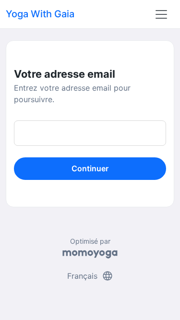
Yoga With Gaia (40, 14)
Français (90, 276)
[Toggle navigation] (161, 14)
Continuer (90, 168)
